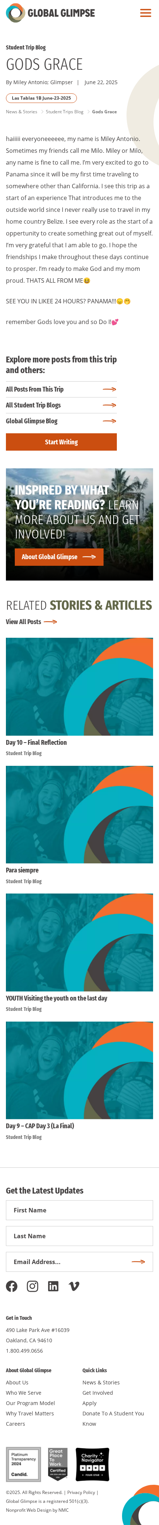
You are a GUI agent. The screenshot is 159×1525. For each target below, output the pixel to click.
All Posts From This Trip (35, 389)
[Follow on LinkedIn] (53, 1286)
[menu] (144, 13)
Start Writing (61, 442)
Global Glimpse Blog (31, 421)
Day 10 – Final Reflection (36, 743)
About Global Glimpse (49, 557)
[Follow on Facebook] (12, 1286)
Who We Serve (23, 1392)
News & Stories (21, 112)
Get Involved (97, 1392)
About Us (17, 1382)
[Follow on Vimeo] (74, 1286)
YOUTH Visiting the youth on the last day (56, 998)
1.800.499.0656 (24, 1350)
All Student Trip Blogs (33, 405)
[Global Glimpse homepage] (50, 13)
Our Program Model (30, 1403)
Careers (15, 1423)
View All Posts (23, 622)
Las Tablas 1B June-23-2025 (41, 98)
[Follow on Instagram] (32, 1286)
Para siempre (22, 870)
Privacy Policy (81, 1492)
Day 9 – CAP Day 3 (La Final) (40, 1126)
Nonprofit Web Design (28, 1510)
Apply (89, 1403)
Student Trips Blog (65, 112)
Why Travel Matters (30, 1413)
